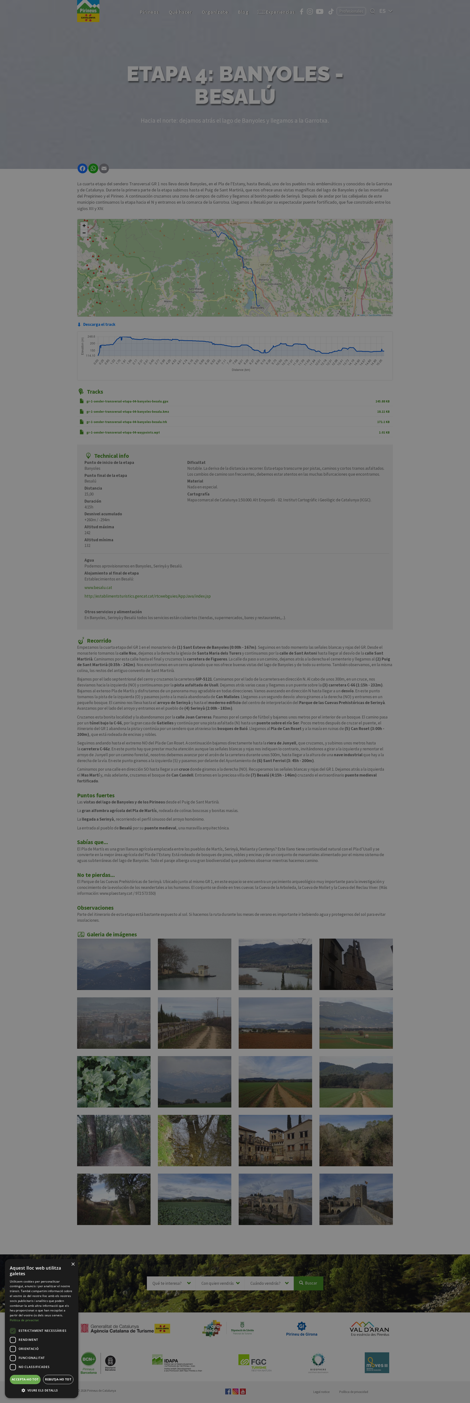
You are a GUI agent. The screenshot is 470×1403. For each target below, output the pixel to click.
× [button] (73, 1264)
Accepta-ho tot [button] (25, 1379)
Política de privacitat (24, 1320)
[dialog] (41, 1328)
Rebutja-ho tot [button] (58, 1379)
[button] (41, 1390)
